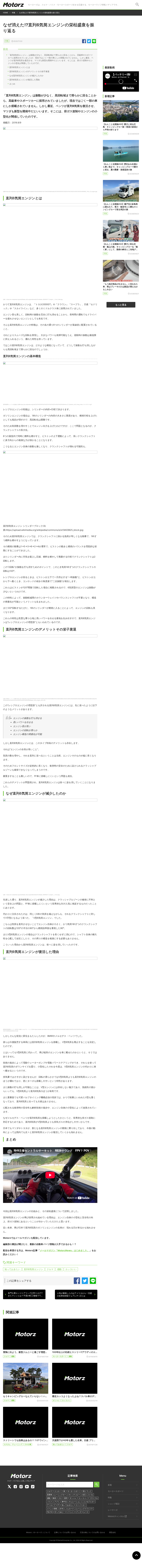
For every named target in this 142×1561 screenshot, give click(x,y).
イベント (70, 1512)
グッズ (78, 1512)
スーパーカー (81, 1505)
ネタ (60, 1498)
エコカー (57, 1491)
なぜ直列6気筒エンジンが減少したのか (26, 75)
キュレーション (75, 1502)
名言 (84, 1495)
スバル (90, 1495)
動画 (54, 1498)
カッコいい (70, 1269)
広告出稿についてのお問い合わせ (92, 1532)
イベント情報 (52, 1509)
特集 (7, 41)
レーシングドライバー (84, 1509)
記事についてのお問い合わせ (65, 1532)
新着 (110, 1485)
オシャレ (56, 1400)
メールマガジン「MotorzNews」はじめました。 (64, 1250)
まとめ (12, 84)
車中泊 (64, 1502)
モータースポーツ (59, 1356)
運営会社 (112, 1532)
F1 (58, 1505)
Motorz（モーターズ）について (38, 1532)
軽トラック (87, 1491)
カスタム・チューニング (13, 1444)
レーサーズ (113, 1510)
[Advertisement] (121, 44)
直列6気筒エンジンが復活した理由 (24, 79)
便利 (65, 1498)
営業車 (49, 1495)
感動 (59, 1269)
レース (85, 1512)
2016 (61, 1509)
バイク (49, 1502)
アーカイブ (51, 1505)
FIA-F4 (49, 1512)
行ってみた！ (60, 1512)
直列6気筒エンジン (33, 1269)
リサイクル (93, 1498)
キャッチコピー (74, 1495)
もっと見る (120, 304)
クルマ (50, 1269)
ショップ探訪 (114, 1504)
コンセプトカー (89, 1502)
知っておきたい (12, 1269)
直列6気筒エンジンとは (19, 67)
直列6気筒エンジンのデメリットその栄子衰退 (29, 71)
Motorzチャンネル (116, 1516)
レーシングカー (60, 1495)
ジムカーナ (70, 1509)
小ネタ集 (28, 1444)
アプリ (56, 1502)
